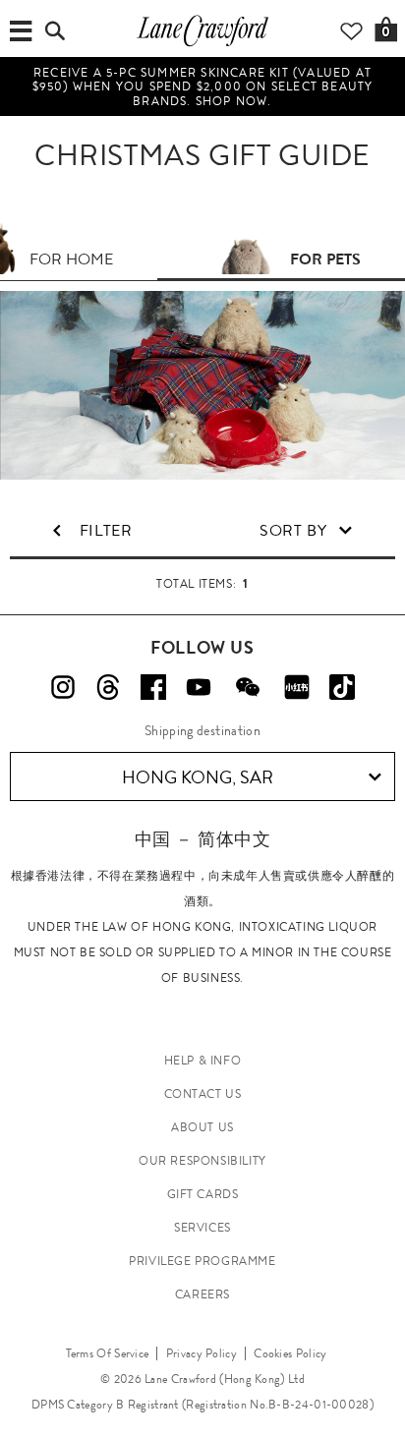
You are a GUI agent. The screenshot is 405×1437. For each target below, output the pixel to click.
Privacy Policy (201, 1353)
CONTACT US (203, 1094)
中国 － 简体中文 (202, 839)
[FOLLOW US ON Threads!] (108, 687)
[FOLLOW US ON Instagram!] (63, 687)
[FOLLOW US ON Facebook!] (153, 687)
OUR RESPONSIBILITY (202, 1161)
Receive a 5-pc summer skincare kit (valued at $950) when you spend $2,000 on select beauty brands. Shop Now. (203, 87)
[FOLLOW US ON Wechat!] (247, 687)
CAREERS (202, 1294)
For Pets (325, 259)
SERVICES (202, 1227)
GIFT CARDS (203, 1194)
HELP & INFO (203, 1060)
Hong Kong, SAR (197, 777)
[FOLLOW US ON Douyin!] (342, 687)
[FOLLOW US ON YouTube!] (198, 687)
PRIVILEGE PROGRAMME (202, 1261)
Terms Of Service (107, 1353)
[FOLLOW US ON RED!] (296, 687)
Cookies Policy (290, 1353)
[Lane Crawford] (202, 45)
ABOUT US (202, 1127)
